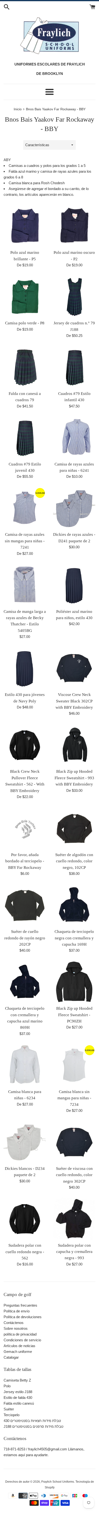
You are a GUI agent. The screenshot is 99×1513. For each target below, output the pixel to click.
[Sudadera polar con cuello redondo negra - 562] (25, 1219)
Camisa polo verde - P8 (24, 323)
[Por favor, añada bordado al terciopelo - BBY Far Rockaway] (25, 828)
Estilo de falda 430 (18, 1397)
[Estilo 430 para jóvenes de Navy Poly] (25, 668)
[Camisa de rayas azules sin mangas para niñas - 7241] (25, 508)
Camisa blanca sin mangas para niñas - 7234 (74, 1098)
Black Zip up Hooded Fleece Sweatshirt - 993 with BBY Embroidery (74, 777)
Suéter (9, 1409)
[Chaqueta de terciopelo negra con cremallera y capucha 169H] (74, 905)
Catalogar (11, 1357)
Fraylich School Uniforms (57, 1481)
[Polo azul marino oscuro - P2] (74, 226)
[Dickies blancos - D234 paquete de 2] (25, 1142)
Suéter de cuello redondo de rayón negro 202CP (24, 938)
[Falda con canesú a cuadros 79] (25, 367)
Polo (7, 1386)
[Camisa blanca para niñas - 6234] (25, 1065)
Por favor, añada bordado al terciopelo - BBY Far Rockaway (24, 861)
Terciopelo (11, 1415)
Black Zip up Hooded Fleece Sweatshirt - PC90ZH (74, 1014)
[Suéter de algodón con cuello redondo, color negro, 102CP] (74, 828)
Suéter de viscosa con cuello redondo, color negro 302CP (74, 1175)
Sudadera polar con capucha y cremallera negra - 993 (74, 1251)
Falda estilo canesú (19, 1403)
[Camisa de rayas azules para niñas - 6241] (74, 437)
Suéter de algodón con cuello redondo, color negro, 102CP (74, 861)
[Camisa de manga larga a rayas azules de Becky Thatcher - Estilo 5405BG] (25, 585)
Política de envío (17, 1311)
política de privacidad (20, 1334)
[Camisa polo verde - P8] (25, 296)
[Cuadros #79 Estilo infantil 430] (74, 367)
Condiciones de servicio (22, 1340)
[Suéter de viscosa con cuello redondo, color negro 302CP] (74, 1142)
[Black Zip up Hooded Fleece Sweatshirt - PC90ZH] (74, 982)
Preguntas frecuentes (20, 1305)
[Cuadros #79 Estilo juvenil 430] (25, 437)
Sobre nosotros (16, 1328)
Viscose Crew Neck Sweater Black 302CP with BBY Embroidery (74, 701)
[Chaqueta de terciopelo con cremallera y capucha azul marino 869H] (25, 982)
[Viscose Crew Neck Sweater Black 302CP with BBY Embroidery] (74, 668)
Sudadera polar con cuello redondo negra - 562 (25, 1251)
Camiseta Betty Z (17, 1380)
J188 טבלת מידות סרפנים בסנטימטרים (33, 1426)
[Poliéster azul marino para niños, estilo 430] (74, 585)
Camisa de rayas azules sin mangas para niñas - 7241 (25, 541)
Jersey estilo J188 (18, 1392)
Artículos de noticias (19, 1346)
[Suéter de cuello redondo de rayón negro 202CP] (25, 905)
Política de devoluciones (23, 1317)
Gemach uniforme (18, 1351)
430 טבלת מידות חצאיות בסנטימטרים (32, 1421)
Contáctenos (14, 1323)
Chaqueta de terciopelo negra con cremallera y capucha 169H (74, 938)
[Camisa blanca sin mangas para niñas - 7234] (74, 1065)
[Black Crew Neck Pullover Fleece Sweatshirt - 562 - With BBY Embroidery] (25, 745)
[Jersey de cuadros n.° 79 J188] (74, 296)
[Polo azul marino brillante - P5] (25, 226)
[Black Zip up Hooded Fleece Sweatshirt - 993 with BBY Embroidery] (74, 745)
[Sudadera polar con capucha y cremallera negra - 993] (74, 1219)
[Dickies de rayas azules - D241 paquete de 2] (74, 508)
